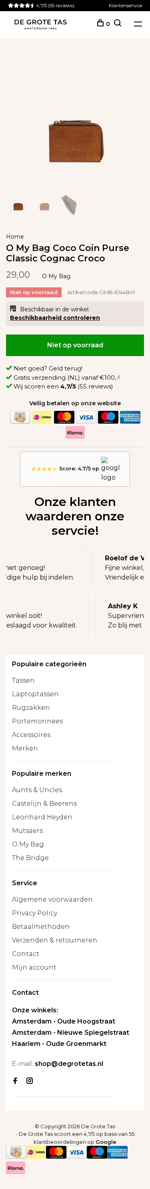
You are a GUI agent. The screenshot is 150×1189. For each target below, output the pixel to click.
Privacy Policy (34, 913)
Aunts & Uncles (37, 790)
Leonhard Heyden (42, 817)
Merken (25, 748)
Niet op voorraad (75, 345)
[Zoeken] (117, 24)
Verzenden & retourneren (54, 940)
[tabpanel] (75, 120)
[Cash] (20, 417)
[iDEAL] (42, 417)
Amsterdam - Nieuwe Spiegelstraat (70, 1032)
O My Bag (56, 276)
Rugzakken (31, 707)
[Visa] (86, 417)
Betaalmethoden (41, 926)
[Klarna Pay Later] (75, 432)
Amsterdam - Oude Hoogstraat (63, 1021)
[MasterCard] (64, 417)
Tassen (23, 680)
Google (106, 1142)
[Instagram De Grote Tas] (29, 1081)
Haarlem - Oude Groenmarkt (59, 1044)
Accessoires (31, 735)
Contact (25, 954)
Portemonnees (37, 721)
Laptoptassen (35, 694)
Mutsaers (27, 830)
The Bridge (30, 858)
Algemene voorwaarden (52, 899)
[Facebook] (15, 1081)
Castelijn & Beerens (44, 803)
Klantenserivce (125, 5)
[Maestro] (108, 417)
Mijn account (34, 967)
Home (15, 236)
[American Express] (130, 417)
